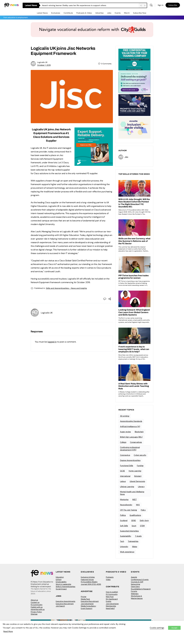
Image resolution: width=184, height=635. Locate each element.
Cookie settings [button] (157, 627)
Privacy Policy (36, 612)
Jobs (109, 13)
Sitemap (34, 614)
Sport (134, 525)
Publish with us (37, 607)
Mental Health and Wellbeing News (132, 492)
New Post (110, 596)
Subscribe (172, 5)
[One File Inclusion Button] (134, 127)
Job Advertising (87, 604)
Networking (135, 584)
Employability (61, 582)
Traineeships (133, 541)
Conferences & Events (140, 579)
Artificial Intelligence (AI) (130, 426)
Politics (123, 515)
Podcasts (110, 577)
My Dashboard (112, 599)
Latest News (42, 13)
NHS (138, 504)
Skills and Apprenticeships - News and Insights (66, 288)
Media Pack (85, 599)
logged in (52, 341)
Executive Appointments (65, 601)
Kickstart (137, 476)
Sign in (160, 5)
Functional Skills (126, 465)
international (125, 476)
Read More (8, 631)
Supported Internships (129, 531)
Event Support (86, 608)
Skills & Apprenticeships (65, 586)
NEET (134, 499)
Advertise (99, 13)
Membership (111, 606)
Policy (143, 510)
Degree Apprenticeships (130, 460)
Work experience (127, 552)
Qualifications (135, 515)
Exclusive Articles (88, 577)
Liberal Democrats (137, 481)
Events (118, 13)
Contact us (35, 602)
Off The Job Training (128, 510)
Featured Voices (87, 579)
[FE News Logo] (11, 4)
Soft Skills (124, 525)
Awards (134, 577)
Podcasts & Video (84, 13)
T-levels (138, 536)
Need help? (110, 608)
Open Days (135, 586)
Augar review (125, 431)
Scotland (123, 520)
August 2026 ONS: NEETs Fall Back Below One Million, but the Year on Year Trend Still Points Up (83, 5)
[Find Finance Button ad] (134, 82)
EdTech (58, 579)
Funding (140, 465)
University (124, 546)
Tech (122, 541)
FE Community (36, 605)
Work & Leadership (63, 584)
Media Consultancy (88, 606)
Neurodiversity (126, 504)
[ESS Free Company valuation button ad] (134, 59)
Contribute (68, 13)
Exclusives (55, 13)
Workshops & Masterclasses (137, 597)
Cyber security (140, 455)
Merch (127, 13)
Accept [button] (174, 628)
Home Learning (135, 471)
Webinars (134, 594)
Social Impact (61, 589)
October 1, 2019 (44, 65)
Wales (134, 546)
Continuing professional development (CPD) (130, 448)
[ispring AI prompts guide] (134, 105)
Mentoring (124, 499)
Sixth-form (144, 520)
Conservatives (136, 442)
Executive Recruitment (65, 604)
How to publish (112, 592)
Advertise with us (38, 609)
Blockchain (139, 431)
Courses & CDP (137, 582)
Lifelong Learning (127, 486)
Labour (123, 481)
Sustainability (125, 536)
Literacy (141, 486)
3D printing (124, 416)
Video (108, 579)
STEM (142, 525)
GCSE (122, 471)
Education (60, 577)
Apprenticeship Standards (131, 421)
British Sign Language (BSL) (131, 437)
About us (34, 600)
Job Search (60, 606)
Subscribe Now (139, 13)
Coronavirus (125, 455)
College (123, 442)
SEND (133, 520)
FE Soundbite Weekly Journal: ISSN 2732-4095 (91, 583)
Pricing (83, 596)
